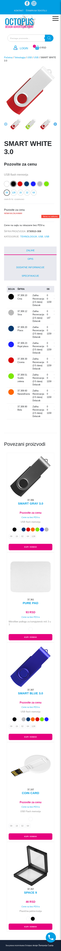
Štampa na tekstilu (36, 10)
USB (29, 57)
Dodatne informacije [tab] (30, 267)
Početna (8, 57)
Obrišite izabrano (14, 199)
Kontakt (18, 10)
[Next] (55, 124)
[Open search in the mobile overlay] (30, 38)
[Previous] (5, 124)
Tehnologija (19, 57)
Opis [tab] (30, 259)
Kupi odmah (30, 547)
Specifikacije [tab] (30, 275)
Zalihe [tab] (30, 250)
